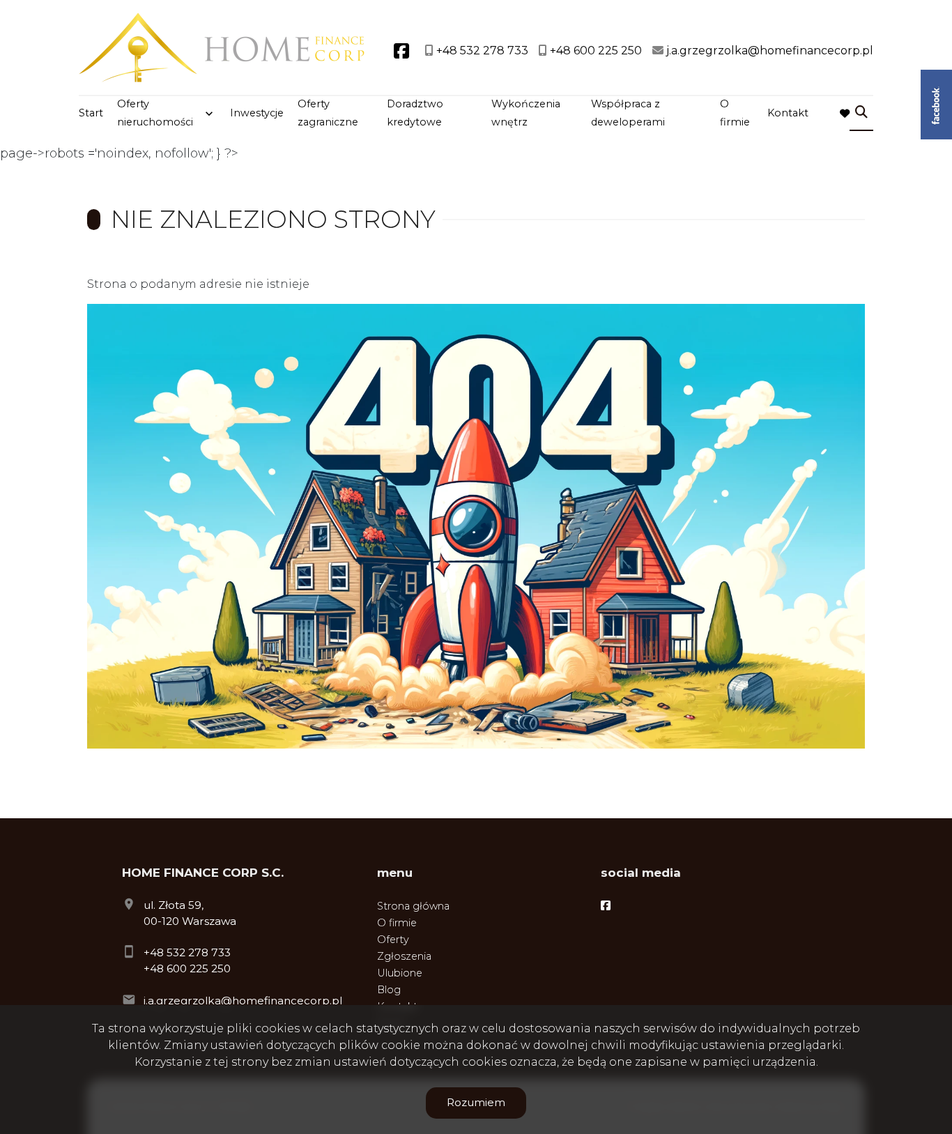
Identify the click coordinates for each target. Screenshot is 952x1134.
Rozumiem (476, 1102)
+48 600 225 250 (187, 968)
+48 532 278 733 (187, 952)
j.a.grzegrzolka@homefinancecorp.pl (243, 1000)
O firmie (735, 113)
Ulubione (399, 973)
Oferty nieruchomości (155, 113)
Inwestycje (257, 113)
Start (91, 113)
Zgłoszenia (404, 956)
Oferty (393, 939)
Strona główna (413, 906)
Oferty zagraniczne (328, 113)
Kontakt (787, 113)
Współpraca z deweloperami (628, 113)
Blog (389, 989)
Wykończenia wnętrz (525, 113)
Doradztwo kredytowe (415, 113)
